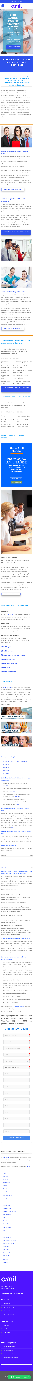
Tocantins (6, 1262)
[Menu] (2, 5)
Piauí (4, 1230)
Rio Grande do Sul (8, 1243)
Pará (4, 1217)
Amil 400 (6, 764)
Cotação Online (10, 109)
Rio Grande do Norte (10, 1240)
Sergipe (5, 1259)
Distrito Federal (8, 1192)
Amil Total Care (8, 651)
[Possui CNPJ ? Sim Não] (16, 1061)
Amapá (5, 1179)
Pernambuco (7, 1227)
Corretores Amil (6, 112)
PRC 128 (12, 791)
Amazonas (6, 1182)
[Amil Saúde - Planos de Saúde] (16, 6)
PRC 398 (17, 804)
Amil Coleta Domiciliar (10, 663)
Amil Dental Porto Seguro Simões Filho (13, 292)
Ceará (5, 1189)
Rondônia (6, 1246)
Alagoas (5, 1176)
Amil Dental (7, 687)
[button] (19, 1377)
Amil (28, 1166)
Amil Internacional (9, 659)
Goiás (5, 1198)
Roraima (6, 1249)
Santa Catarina (8, 1253)
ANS (12, 827)
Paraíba (5, 1221)
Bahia (5, 1185)
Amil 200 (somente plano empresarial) (15, 761)
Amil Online (6, 667)
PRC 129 (17, 796)
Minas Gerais (7, 1214)
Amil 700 (6, 770)
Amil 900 (6, 774)
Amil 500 (6, 767)
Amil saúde (10, 614)
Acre (4, 1173)
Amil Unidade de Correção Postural (14, 655)
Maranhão (6, 1205)
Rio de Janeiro (7, 1237)
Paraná (5, 1224)
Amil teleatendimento (10, 671)
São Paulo (6, 1256)
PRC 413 (6, 785)
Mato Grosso (7, 1208)
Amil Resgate (7, 647)
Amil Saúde (6, 1157)
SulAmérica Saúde (9, 1346)
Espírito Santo (7, 1195)
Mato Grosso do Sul (9, 1211)
